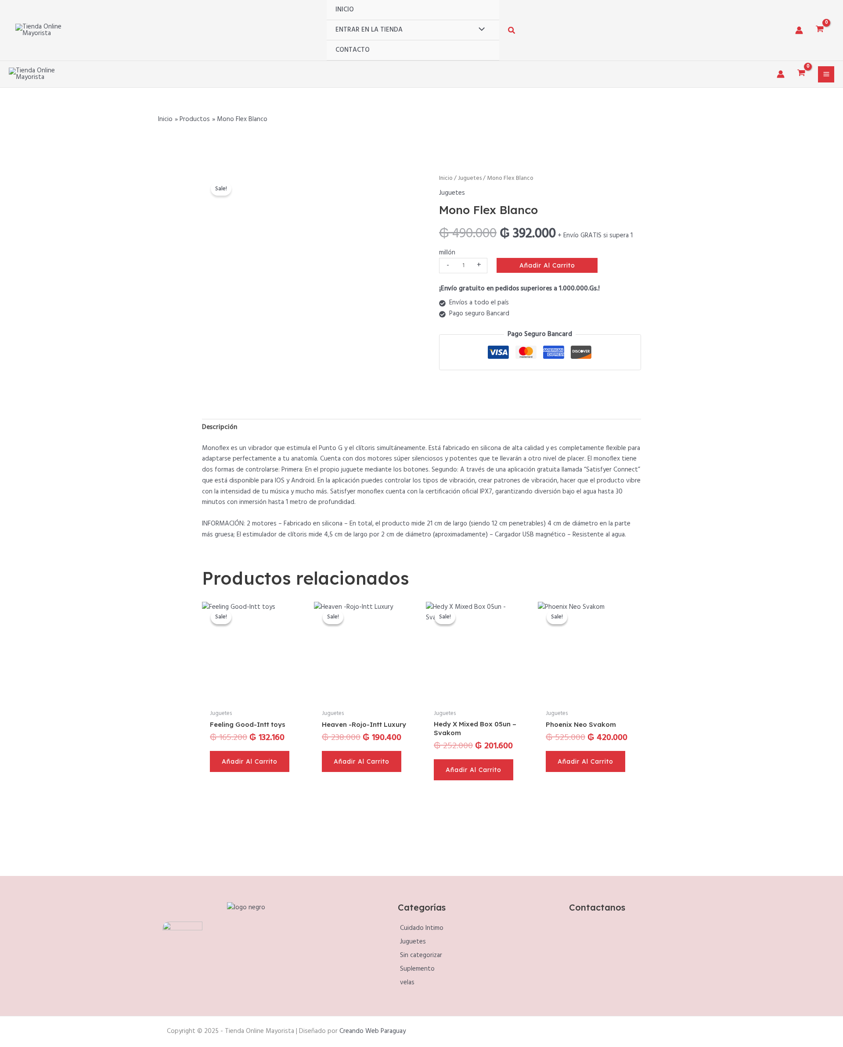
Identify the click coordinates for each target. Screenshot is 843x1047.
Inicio (344, 9)
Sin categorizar (421, 955)
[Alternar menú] (479, 29)
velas (407, 982)
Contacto (352, 50)
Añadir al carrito (547, 265)
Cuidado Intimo (421, 928)
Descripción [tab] (219, 427)
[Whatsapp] (607, 958)
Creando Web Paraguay (372, 1031)
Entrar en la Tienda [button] (369, 30)
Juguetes (470, 178)
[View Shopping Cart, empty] (820, 30)
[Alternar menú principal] (826, 74)
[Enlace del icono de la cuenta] (799, 30)
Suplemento (417, 969)
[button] (512, 32)
